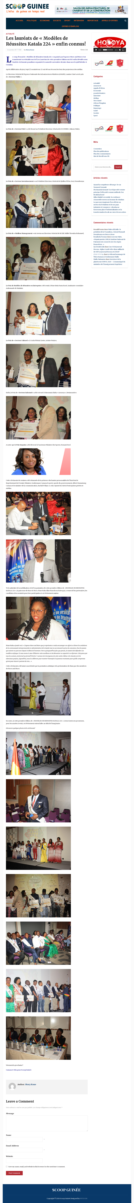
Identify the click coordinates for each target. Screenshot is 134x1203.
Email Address (12, 1146)
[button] (110, 43)
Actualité (10, 34)
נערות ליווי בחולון (98, 254)
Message (10, 1113)
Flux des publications (101, 151)
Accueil (19, 21)
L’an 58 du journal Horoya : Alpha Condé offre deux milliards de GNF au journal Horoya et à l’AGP (108, 249)
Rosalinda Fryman (100, 237)
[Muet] (120, 50)
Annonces (97, 86)
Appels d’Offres (110, 21)
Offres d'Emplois (99, 103)
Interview (79, 21)
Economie (45, 21)
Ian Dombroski (98, 247)
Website (9, 1156)
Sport (67, 21)
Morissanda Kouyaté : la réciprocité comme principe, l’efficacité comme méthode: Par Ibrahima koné (109, 192)
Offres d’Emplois (70, 26)
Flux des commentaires (101, 154)
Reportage (92, 21)
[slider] (108, 49)
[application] (109, 43)
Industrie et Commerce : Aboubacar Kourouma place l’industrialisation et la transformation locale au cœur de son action (109, 209)
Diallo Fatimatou (99, 259)
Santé (95, 111)
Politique (32, 21)
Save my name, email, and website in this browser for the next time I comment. (36, 1167)
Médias (96, 98)
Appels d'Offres (99, 88)
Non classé (97, 101)
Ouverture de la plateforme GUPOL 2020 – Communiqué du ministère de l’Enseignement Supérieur (109, 261)
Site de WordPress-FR (101, 156)
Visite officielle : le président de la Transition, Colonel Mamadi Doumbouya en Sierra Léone (109, 231)
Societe (57, 21)
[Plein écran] (123, 50)
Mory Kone (30, 50)
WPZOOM (83, 1198)
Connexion (97, 149)
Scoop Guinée (66, 1189)
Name (8, 1135)
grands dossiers (99, 93)
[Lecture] (96, 50)
